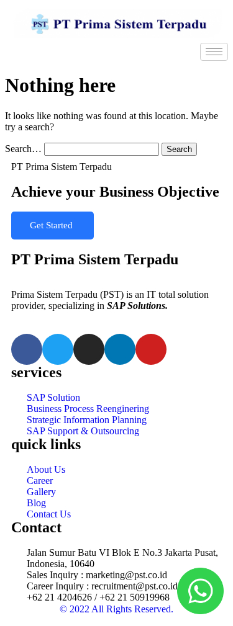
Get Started (52, 225)
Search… (23, 148)
